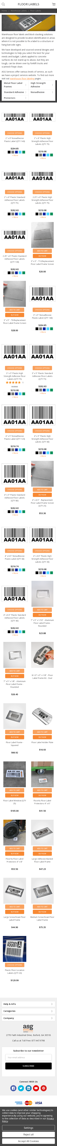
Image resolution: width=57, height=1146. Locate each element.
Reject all (28, 1134)
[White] (5, 152)
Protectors (9, 97)
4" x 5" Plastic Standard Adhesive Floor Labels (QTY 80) (14, 498)
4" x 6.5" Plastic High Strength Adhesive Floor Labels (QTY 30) (42, 559)
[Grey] (12, 152)
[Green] (23, 152)
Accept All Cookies (28, 1141)
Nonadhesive (37, 92)
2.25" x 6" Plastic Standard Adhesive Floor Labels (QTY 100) (14, 259)
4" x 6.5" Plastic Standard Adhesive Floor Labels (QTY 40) (14, 618)
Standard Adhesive (14, 92)
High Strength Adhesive (38, 85)
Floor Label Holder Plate (42, 742)
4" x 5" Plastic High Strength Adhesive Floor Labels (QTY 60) (42, 439)
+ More (15, 155)
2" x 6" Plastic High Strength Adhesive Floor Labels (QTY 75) (42, 141)
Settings (28, 1127)
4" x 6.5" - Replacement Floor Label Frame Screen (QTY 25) (42, 503)
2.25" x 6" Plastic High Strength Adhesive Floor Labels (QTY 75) (42, 200)
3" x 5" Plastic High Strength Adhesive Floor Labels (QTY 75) (15, 376)
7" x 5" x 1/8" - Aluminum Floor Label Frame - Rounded (15, 684)
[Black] (9, 152)
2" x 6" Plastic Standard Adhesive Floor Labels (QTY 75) (14, 200)
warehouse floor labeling (22, 78)
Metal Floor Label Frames (13, 85)
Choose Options (14, 133)
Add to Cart (42, 251)
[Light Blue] (20, 152)
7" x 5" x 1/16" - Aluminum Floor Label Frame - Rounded (42, 623)
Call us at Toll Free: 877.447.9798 (28, 1040)
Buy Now (42, 256)
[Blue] (16, 152)
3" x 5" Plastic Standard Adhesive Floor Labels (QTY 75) (42, 376)
